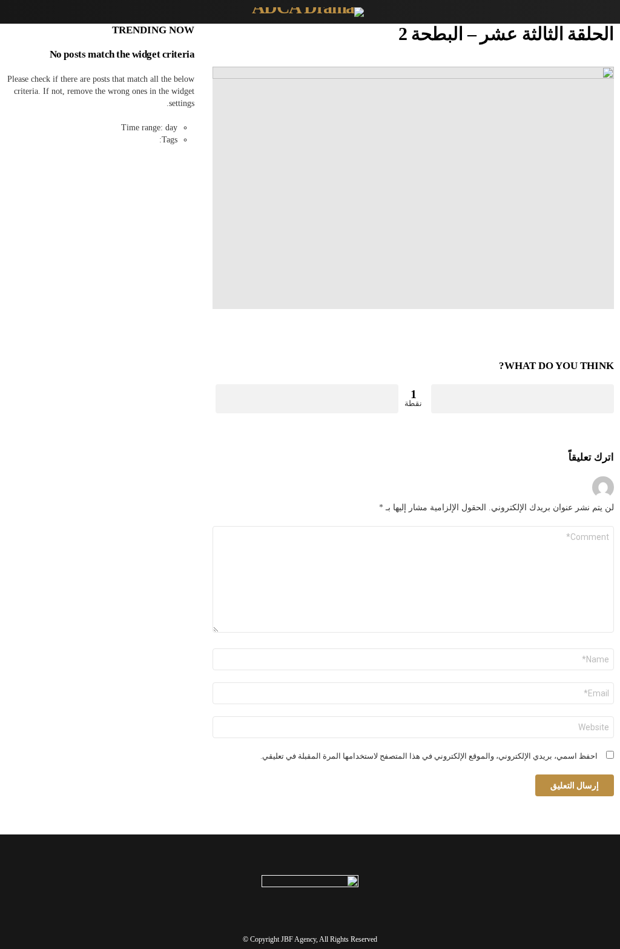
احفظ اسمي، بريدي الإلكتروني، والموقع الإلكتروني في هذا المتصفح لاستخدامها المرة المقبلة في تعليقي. (429, 756)
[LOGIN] (13, 12)
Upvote (522, 398)
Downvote (307, 398)
